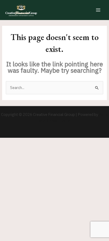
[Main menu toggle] (98, 10)
